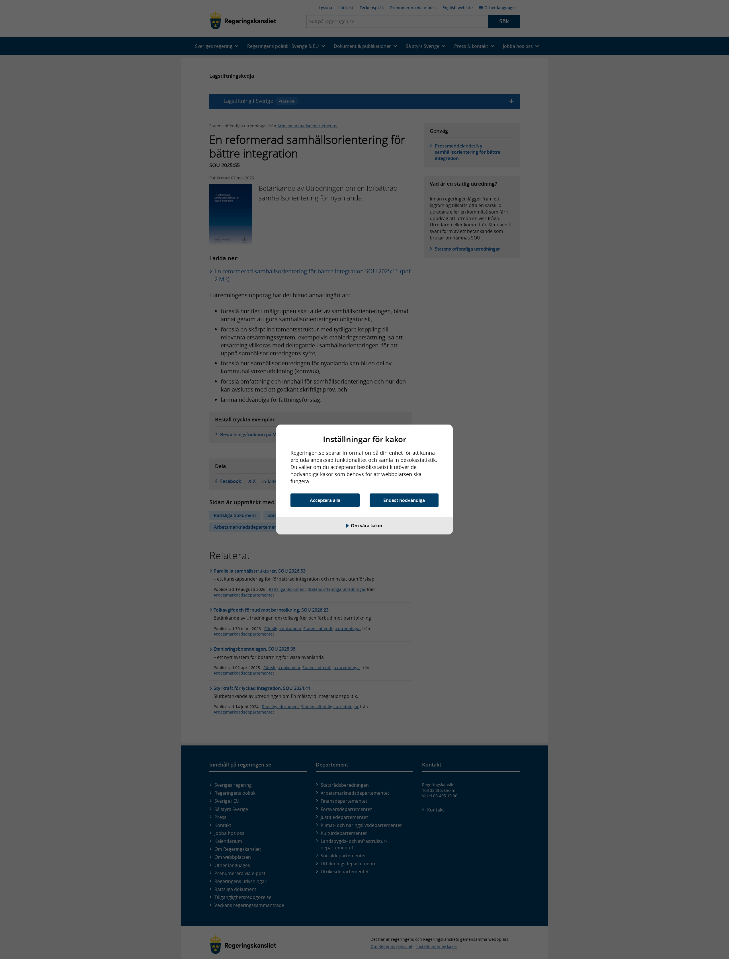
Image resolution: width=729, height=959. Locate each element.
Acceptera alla (325, 500)
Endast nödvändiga (404, 500)
